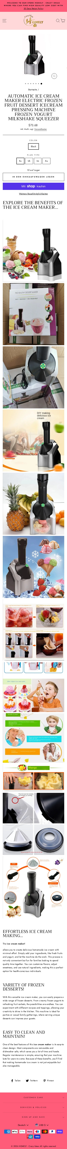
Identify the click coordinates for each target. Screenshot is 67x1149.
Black (33, 146)
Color (33, 140)
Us (38, 160)
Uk (29, 160)
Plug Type (33, 155)
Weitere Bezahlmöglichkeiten (33, 193)
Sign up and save (33, 1117)
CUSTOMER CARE (33, 1097)
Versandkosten (40, 129)
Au (46, 160)
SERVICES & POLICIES (33, 1107)
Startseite (32, 89)
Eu (20, 160)
